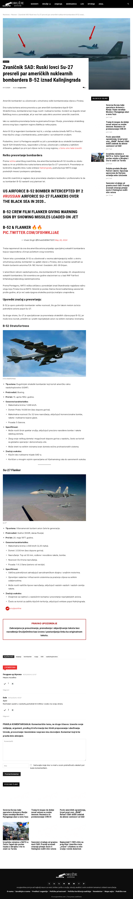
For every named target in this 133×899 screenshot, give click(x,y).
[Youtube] (74, 884)
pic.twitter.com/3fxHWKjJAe (31, 232)
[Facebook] (5, 648)
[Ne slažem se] (13, 683)
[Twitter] (49, 884)
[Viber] (35, 648)
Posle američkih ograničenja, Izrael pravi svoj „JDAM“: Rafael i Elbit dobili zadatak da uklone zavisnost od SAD (73, 813)
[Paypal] (84, 884)
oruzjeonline (22, 88)
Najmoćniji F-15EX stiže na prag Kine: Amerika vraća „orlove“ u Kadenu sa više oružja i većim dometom (71, 845)
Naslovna (6, 14)
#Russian (11, 196)
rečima (12, 161)
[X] (11, 648)
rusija (36, 657)
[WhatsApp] (17, 648)
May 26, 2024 (61, 240)
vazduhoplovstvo (52, 657)
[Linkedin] (54, 884)
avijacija (18, 657)
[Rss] (59, 884)
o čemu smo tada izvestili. (70, 148)
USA (42, 657)
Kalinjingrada (46, 168)
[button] (128, 4)
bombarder (28, 657)
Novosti (14, 14)
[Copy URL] (41, 648)
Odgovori (6, 690)
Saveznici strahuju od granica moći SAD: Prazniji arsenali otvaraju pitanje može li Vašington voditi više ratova (44, 845)
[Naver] (64, 884)
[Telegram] (29, 648)
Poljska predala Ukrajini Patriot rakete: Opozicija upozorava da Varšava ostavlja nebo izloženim (117, 172)
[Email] (23, 648)
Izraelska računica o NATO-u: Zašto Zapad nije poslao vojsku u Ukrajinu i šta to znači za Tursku (16, 845)
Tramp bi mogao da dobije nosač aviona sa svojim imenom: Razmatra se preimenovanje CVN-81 (42, 813)
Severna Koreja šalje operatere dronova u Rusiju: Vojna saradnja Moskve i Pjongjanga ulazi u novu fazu (15, 813)
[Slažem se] (5, 683)
